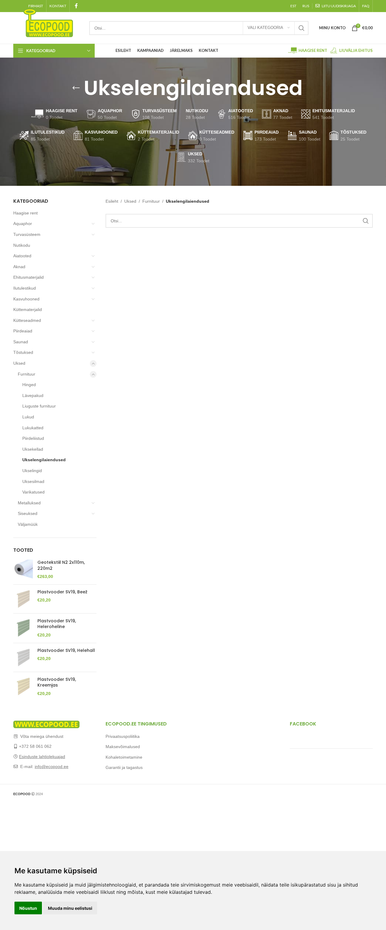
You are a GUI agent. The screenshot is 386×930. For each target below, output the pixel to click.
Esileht (112, 201)
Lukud (28, 416)
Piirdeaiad (22, 331)
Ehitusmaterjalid (28, 277)
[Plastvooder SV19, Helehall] (23, 657)
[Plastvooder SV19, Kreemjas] (23, 687)
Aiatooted (22, 255)
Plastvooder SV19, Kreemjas (56, 682)
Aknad (19, 266)
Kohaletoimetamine (124, 757)
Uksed (19, 363)
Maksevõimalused (123, 746)
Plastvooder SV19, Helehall (66, 650)
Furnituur (26, 374)
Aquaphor (22, 223)
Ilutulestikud (24, 288)
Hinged (29, 384)
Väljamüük (28, 524)
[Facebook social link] (76, 6)
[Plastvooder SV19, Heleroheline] (23, 628)
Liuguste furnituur (39, 406)
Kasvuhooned (26, 299)
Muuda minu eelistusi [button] (70, 908)
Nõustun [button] (28, 908)
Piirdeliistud (33, 438)
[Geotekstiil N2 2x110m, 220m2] (23, 570)
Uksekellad (32, 449)
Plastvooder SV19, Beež (62, 592)
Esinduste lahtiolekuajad (42, 756)
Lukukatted (32, 427)
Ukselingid (32, 470)
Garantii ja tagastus (124, 767)
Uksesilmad (33, 481)
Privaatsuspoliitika (123, 736)
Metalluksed (29, 502)
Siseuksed (27, 513)
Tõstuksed (23, 352)
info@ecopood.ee (51, 766)
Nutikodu (21, 245)
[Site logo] (48, 22)
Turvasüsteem (26, 234)
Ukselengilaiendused (44, 459)
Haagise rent (25, 213)
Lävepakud (32, 395)
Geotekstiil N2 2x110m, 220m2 (61, 565)
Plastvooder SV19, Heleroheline (56, 624)
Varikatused (33, 492)
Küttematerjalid (27, 309)
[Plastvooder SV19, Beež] (23, 599)
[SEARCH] (301, 28)
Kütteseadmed (27, 320)
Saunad (20, 341)
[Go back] (76, 88)
